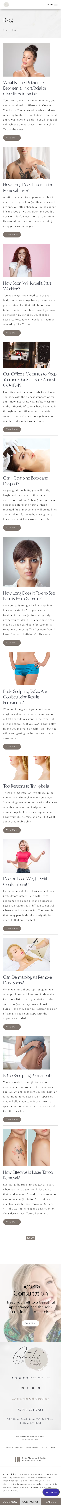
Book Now (30, 1323)
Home (6, 30)
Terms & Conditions (14, 1447)
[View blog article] (26, 60)
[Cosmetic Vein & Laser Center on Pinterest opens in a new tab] (38, 1388)
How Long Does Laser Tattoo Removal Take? (28, 187)
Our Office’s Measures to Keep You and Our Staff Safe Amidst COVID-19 (29, 379)
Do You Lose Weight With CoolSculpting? (25, 881)
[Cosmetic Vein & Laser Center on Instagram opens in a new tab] (22, 1388)
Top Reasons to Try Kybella (26, 786)
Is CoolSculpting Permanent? (27, 1075)
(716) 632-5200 (10, 1490)
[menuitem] (22, 1388)
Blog (14, 30)
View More (12, 137)
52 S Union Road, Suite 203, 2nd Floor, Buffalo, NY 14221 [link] (30, 1421)
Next (30, 1238)
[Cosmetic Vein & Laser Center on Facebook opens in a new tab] (28, 1388)
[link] (30, 1378)
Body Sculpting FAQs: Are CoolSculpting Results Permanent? (25, 697)
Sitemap (44, 1447)
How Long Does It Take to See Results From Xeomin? (29, 595)
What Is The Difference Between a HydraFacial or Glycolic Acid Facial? (24, 88)
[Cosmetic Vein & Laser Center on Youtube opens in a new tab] (33, 1388)
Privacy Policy (32, 1447)
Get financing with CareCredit (30, 1398)
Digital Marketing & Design (33, 1459)
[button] (56, 5)
